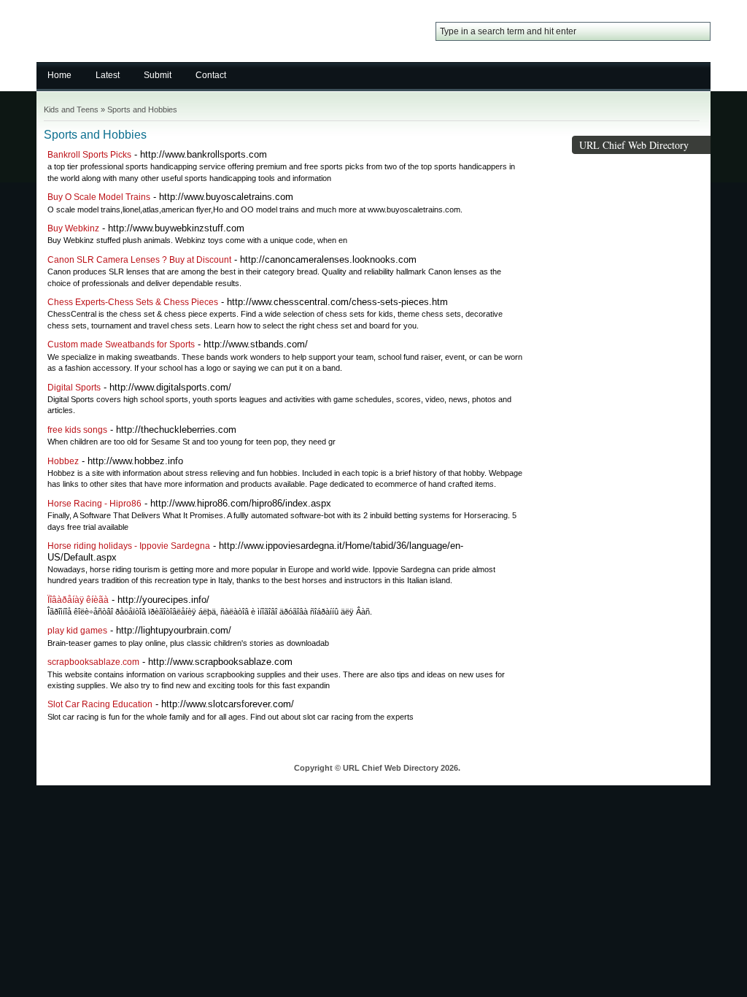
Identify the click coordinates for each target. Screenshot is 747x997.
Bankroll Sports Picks (89, 155)
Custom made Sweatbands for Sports (121, 344)
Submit (157, 75)
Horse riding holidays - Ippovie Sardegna (128, 546)
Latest (108, 75)
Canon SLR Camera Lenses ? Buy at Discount (139, 260)
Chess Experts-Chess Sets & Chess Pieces (132, 302)
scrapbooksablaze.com (93, 662)
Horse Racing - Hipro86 (94, 503)
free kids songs (77, 430)
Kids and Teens (71, 109)
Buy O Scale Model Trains (98, 197)
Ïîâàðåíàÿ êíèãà (78, 600)
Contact (211, 75)
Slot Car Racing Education (99, 704)
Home (59, 75)
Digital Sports (74, 387)
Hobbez (63, 461)
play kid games (77, 630)
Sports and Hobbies (142, 109)
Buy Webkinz (73, 228)
